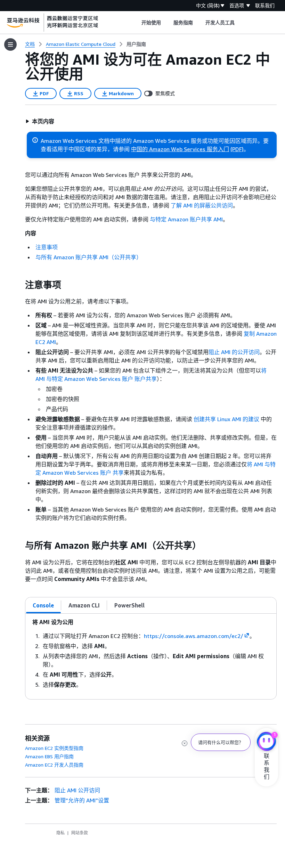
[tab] (43, 605)
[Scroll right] (240, 22)
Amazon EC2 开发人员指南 (54, 765)
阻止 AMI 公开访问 (77, 790)
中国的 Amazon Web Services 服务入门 (180, 149)
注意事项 (46, 247)
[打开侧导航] (10, 44)
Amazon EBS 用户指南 (49, 756)
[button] (39, 121)
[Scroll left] (136, 22)
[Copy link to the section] (19, 284)
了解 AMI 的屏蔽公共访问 (202, 205)
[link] (136, 44)
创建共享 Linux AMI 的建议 (226, 419)
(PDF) (237, 149)
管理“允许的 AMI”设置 (82, 800)
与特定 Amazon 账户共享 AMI (186, 219)
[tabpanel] (150, 656)
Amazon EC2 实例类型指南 (54, 748)
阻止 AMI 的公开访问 (234, 352)
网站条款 (79, 832)
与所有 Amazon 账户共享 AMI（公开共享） (88, 257)
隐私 (60, 832)
